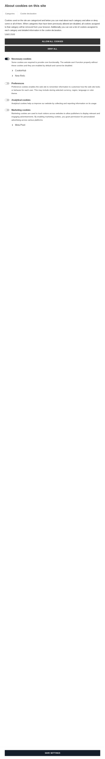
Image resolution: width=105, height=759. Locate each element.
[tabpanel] (52, 79)
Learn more (10, 34)
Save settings (52, 753)
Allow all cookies (52, 41)
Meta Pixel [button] (20, 125)
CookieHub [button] (20, 70)
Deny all (52, 49)
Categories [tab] (10, 13)
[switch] (6, 58)
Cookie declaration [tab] (28, 13)
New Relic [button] (20, 76)
